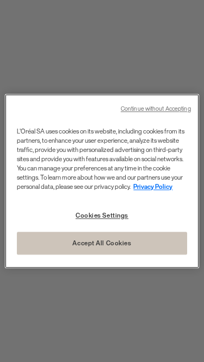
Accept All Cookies (101, 242)
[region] (102, 181)
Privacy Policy (152, 186)
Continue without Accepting (156, 109)
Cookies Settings (102, 215)
